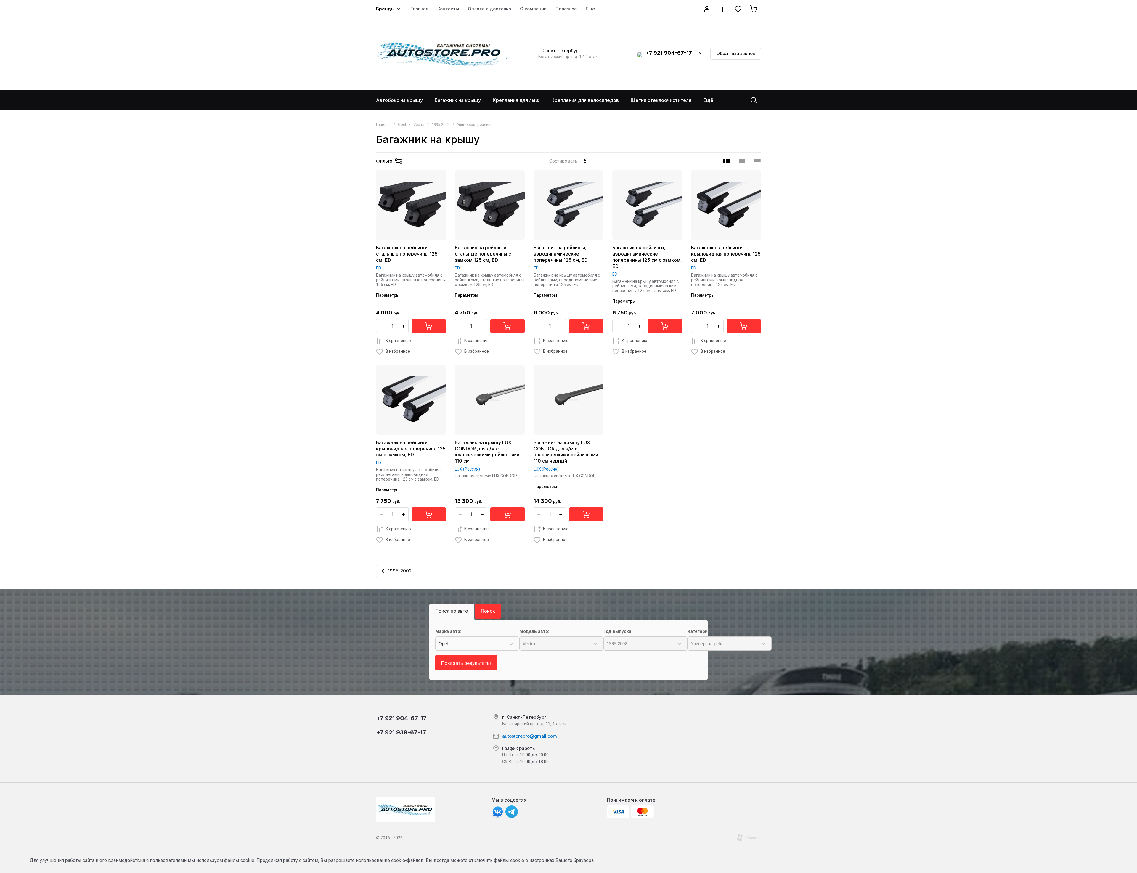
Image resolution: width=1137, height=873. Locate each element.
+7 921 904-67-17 (669, 53)
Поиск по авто (451, 611)
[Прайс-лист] (757, 161)
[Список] (742, 161)
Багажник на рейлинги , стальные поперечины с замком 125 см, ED (483, 254)
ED (378, 268)
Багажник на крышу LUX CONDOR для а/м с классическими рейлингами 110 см (487, 451)
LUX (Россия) (467, 469)
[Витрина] (726, 161)
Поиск (488, 611)
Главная (383, 124)
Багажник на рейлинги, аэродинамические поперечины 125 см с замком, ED (647, 257)
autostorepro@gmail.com (529, 736)
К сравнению (398, 340)
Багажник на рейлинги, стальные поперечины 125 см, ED (407, 254)
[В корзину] (429, 326)
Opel (402, 124)
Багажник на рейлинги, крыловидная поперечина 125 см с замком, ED (411, 448)
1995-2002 (440, 124)
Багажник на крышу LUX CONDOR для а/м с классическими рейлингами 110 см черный (566, 451)
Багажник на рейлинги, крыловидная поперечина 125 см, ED (726, 254)
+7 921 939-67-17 (401, 732)
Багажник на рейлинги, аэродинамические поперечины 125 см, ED (561, 254)
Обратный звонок (735, 53)
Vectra (418, 124)
